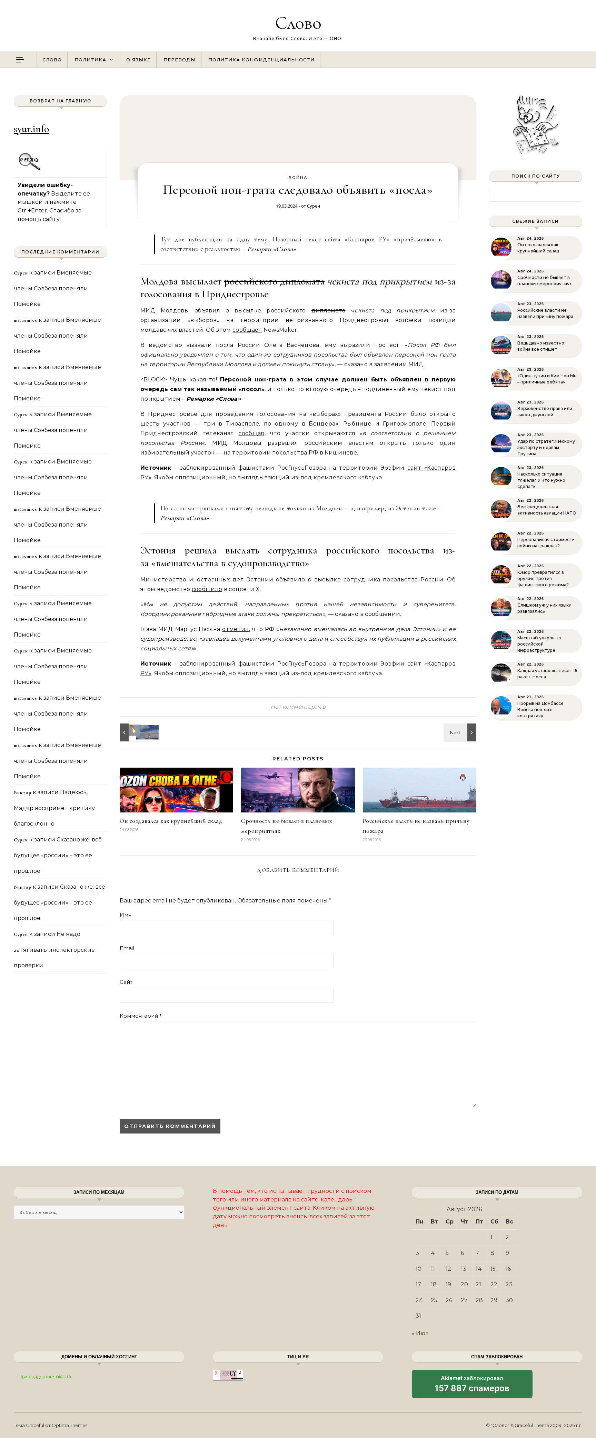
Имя (125, 914)
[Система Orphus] (30, 169)
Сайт (126, 982)
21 (478, 1284)
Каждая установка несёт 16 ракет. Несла (547, 673)
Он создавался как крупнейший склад (171, 821)
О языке (138, 59)
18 (434, 1284)
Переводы (179, 59)
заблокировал (472, 1386)
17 (418, 1284)
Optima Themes (69, 1425)
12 (448, 1269)
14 (479, 1269)
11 (433, 1269)
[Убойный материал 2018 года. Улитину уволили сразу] (460, 732)
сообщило (207, 589)
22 (493, 1284)
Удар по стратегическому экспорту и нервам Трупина (546, 447)
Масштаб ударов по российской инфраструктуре (539, 644)
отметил (235, 629)
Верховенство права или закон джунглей (544, 411)
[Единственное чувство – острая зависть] (135, 732)
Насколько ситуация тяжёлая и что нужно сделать (541, 480)
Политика (90, 59)
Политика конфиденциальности (261, 59)
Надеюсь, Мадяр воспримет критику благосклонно (54, 808)
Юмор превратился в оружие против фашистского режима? (543, 578)
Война (298, 177)
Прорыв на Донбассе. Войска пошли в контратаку (541, 709)
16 (508, 1269)
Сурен (313, 206)
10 (418, 1269)
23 (509, 1284)
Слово (298, 22)
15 (493, 1269)
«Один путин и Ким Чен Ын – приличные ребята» (547, 379)
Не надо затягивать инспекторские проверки (54, 950)
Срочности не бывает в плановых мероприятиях (544, 280)
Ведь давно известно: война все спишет (541, 346)
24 (419, 1300)
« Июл (420, 1333)
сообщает (247, 330)
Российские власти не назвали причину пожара (545, 313)
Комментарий (141, 1015)
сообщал (251, 433)
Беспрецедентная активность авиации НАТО (546, 510)
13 (463, 1269)
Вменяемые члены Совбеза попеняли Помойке (53, 288)
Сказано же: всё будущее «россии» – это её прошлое (58, 855)
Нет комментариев (298, 706)
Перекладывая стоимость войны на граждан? (545, 542)
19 (448, 1284)
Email (127, 948)
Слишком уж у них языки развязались (544, 608)
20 (464, 1284)
